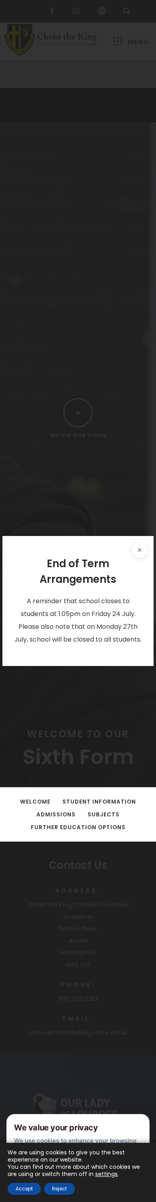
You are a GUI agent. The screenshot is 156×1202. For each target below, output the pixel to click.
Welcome (35, 802)
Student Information (99, 802)
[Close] (140, 550)
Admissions (56, 814)
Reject (59, 1188)
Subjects (104, 814)
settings (106, 1174)
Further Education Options (78, 827)
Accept (24, 1188)
